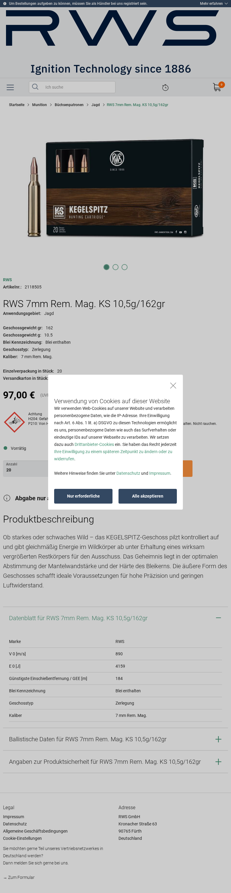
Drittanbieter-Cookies (94, 444)
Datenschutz (128, 473)
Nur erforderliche (83, 496)
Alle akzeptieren (147, 496)
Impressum (159, 473)
